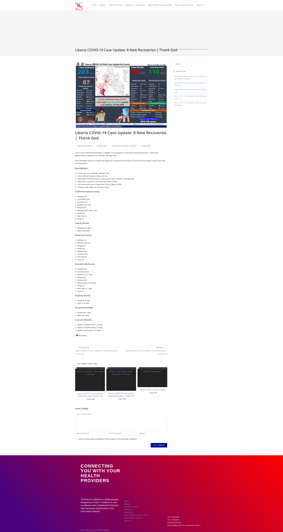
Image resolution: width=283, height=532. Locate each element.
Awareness (128, 509)
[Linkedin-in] (185, 501)
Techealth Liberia (85, 146)
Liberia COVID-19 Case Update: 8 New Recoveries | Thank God (187, 49)
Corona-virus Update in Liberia (123, 146)
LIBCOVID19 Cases (131, 507)
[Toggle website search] (207, 5)
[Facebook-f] (166, 501)
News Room (128, 512)
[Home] (142, 49)
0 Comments (146, 146)
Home (126, 501)
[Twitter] (179, 501)
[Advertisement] (141, 30)
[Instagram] (172, 501)
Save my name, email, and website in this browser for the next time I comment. (107, 439)
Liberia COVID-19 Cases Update (152, 389)
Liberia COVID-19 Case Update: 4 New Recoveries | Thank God (121, 394)
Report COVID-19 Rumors (133, 518)
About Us (127, 521)
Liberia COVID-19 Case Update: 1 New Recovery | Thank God (90, 394)
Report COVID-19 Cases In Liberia (136, 515)
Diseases (127, 504)
